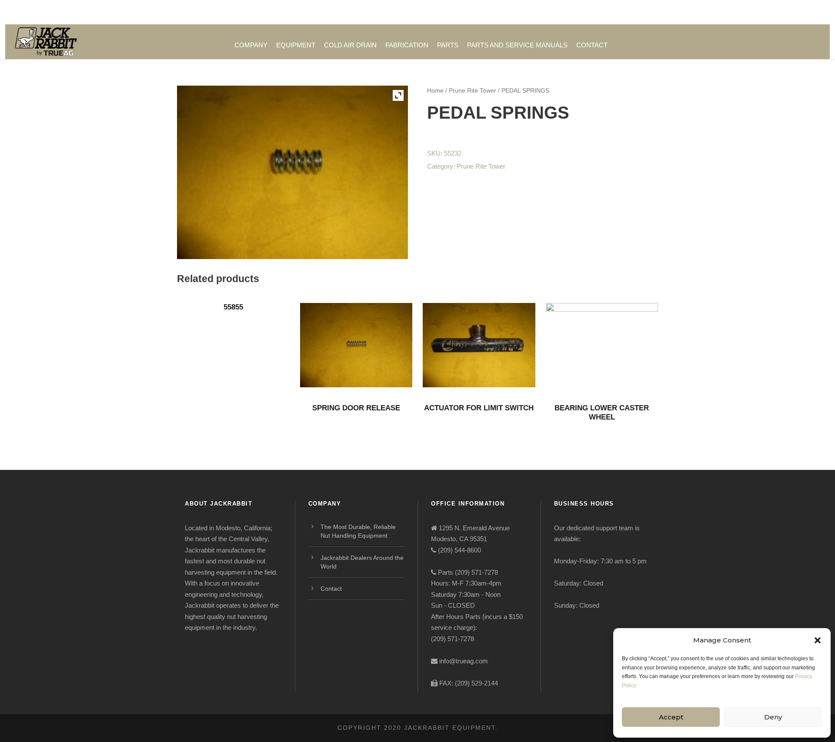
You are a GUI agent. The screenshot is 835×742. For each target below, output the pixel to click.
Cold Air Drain (350, 45)
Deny (773, 717)
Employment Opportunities (478, 12)
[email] (607, 12)
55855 (233, 307)
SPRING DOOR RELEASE (356, 408)
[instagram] (655, 12)
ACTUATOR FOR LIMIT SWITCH (479, 408)
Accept (671, 717)
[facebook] (623, 12)
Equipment (295, 45)
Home (435, 90)
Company (250, 45)
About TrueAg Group (556, 12)
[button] (817, 640)
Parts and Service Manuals (517, 45)
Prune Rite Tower (472, 90)
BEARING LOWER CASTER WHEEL (601, 412)
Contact (592, 45)
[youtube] (638, 12)
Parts (447, 45)
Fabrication (406, 45)
